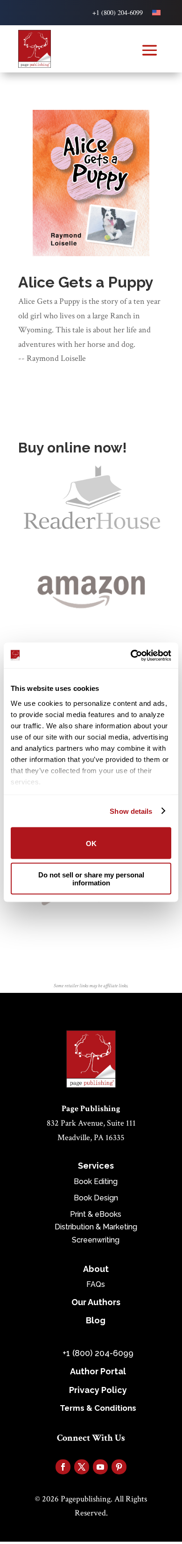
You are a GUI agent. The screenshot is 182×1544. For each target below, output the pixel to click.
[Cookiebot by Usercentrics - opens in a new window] (131, 655)
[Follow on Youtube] (100, 1466)
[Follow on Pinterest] (119, 1466)
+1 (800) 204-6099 (117, 12)
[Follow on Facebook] (63, 1466)
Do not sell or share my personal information (91, 878)
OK (91, 843)
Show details (131, 811)
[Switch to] (156, 12)
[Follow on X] (81, 1466)
